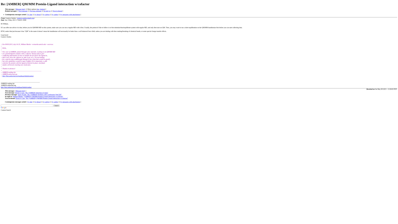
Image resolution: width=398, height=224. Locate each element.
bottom (42, 9)
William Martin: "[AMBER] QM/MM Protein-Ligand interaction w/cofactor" (38, 96)
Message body (20, 9)
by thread (38, 14)
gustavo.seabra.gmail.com (25, 18)
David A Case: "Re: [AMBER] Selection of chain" (31, 93)
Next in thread (57, 11)
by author (55, 14)
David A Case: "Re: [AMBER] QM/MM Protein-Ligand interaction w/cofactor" (42, 98)
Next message (23, 11)
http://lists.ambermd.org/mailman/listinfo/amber (18, 76)
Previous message (35, 11)
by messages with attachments (70, 14)
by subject (46, 14)
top (38, 9)
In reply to (47, 11)
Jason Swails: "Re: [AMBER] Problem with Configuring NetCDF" (40, 95)
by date (30, 14)
